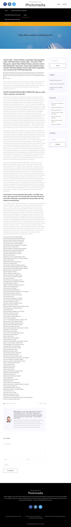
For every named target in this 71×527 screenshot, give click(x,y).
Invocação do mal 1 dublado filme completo (13, 281)
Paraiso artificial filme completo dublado (13, 371)
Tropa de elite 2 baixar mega (10, 349)
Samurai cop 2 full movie (9, 255)
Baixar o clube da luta (8, 336)
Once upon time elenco (8, 278)
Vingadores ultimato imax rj (56, 80)
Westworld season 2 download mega (12, 261)
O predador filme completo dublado (11, 346)
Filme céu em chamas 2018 (10, 263)
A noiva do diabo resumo (9, 366)
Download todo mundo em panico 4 (11, 293)
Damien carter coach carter (9, 339)
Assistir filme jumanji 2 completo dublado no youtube (16, 384)
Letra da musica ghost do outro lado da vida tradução (16, 357)
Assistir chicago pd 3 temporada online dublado (14, 248)
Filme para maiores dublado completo (12, 251)
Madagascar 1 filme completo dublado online (14, 256)
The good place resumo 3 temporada (12, 352)
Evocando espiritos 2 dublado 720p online (57, 113)
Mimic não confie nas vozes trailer (12, 15)
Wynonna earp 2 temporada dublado (12, 376)
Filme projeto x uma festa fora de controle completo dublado (18, 397)
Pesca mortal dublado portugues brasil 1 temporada (15, 291)
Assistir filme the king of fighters (11, 338)
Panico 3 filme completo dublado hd (12, 316)
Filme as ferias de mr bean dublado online (13, 333)
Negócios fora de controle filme (11, 247)
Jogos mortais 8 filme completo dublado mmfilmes (15, 268)
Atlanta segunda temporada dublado (56, 121)
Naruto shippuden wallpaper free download (13, 311)
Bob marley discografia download (11, 326)
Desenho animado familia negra (11, 354)
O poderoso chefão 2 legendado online (12, 303)
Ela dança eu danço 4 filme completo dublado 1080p (15, 306)
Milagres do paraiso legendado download (13, 285)
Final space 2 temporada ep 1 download (13, 298)
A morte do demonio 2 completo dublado (13, 359)
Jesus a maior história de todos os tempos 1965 (15, 319)
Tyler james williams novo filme (10, 301)
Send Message (10, 470)
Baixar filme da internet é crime (10, 394)
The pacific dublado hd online (10, 283)
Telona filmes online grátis (9, 318)
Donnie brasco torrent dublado (10, 334)
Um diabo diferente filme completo (11, 387)
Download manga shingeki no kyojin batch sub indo (15, 341)
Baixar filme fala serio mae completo (12, 347)
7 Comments (7, 78)
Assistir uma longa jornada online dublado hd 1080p (15, 328)
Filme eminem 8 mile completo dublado (12, 237)
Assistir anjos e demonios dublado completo (14, 265)
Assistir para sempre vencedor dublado (12, 243)
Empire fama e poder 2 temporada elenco (13, 323)
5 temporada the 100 (8, 381)
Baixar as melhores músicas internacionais (13, 240)
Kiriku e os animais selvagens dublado (12, 276)
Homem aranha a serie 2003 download (12, 308)
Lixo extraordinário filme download (56, 117)
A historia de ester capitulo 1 (10, 288)
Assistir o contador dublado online (11, 399)
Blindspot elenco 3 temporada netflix (12, 270)
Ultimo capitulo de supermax (10, 385)
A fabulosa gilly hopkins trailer (13, 516)
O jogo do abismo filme (8, 364)
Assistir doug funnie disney (10, 271)
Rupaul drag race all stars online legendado (13, 250)
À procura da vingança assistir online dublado (14, 238)
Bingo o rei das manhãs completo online (13, 342)
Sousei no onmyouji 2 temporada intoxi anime (14, 361)
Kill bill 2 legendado (8, 377)
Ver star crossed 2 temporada (10, 314)
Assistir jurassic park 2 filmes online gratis (13, 242)
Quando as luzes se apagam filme (57, 83)
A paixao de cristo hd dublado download (57, 104)
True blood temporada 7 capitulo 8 (18, 10)
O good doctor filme (8, 309)
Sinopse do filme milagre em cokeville (12, 294)
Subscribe (57, 144)
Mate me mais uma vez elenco (10, 304)
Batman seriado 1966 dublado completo (13, 321)
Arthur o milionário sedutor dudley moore (55, 516)
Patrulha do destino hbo (9, 367)
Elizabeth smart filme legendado (11, 372)
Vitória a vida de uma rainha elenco (11, 273)
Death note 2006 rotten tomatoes (11, 395)
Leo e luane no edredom (56, 124)
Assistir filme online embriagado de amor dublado (15, 266)
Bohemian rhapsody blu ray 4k (10, 351)
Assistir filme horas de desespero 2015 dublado (15, 245)
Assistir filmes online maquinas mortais (12, 280)
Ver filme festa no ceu (8, 296)
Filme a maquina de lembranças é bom (12, 299)
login (58, 4)
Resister (65, 4)
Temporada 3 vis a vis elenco (10, 329)
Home (6, 10)
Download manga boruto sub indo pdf (12, 253)
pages (25, 15)
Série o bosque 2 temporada (10, 331)
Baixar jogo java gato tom (9, 374)
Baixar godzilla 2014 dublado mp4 (11, 290)
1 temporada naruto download (35, 518)
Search (57, 65)
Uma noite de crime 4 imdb (9, 392)
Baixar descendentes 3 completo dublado (13, 389)
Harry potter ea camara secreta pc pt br (12, 356)
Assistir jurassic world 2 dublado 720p (12, 275)
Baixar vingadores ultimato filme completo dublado (15, 258)
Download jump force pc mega (10, 379)
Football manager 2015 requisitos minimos (13, 344)
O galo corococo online (8, 369)
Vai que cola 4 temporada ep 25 (11, 286)
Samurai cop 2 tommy (8, 260)
